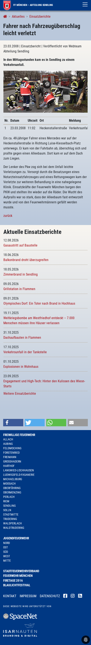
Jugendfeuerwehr (16, 538)
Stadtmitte (10, 514)
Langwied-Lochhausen (18, 470)
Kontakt (9, 596)
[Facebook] (65, 596)
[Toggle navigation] (85, 4)
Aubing (8, 443)
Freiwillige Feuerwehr (19, 435)
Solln (7, 510)
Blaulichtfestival (16, 585)
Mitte (7, 560)
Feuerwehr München (18, 576)
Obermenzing (12, 492)
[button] (13, 422)
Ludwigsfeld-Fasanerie (18, 474)
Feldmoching (12, 448)
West (6, 556)
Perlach (9, 496)
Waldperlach (12, 523)
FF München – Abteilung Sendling (33, 5)
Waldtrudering (13, 527)
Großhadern (12, 461)
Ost (5, 547)
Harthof (9, 466)
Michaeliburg (12, 479)
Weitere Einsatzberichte (19, 394)
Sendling (9, 505)
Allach (8, 439)
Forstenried (11, 452)
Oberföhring (12, 488)
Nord (6, 543)
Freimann (9, 457)
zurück (7, 216)
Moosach (9, 483)
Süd (5, 551)
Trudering (10, 519)
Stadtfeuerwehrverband (21, 571)
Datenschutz (50, 596)
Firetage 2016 (13, 580)
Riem (6, 501)
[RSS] (80, 596)
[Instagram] (72, 596)
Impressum (28, 596)
